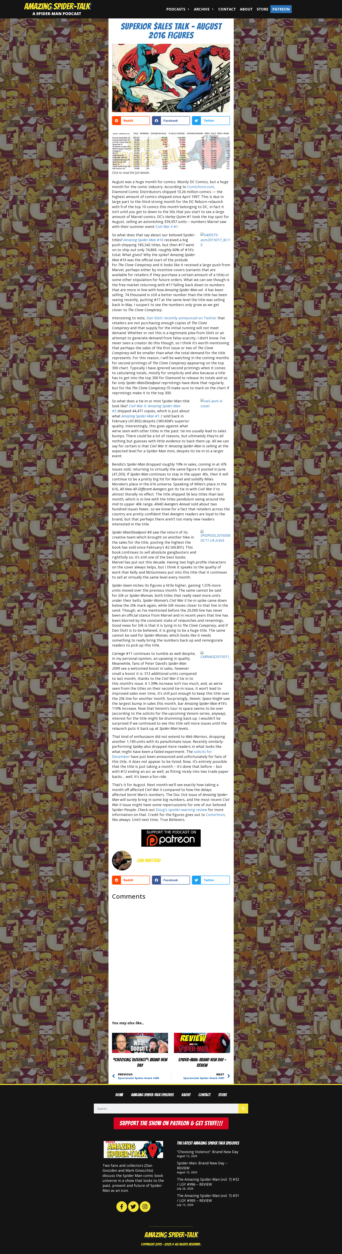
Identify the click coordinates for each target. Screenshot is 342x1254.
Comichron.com (200, 186)
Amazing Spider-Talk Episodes (152, 1095)
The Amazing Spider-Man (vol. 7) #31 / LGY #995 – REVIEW (208, 1198)
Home (119, 1095)
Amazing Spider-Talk (57, 6)
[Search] (243, 1108)
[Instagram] (145, 1206)
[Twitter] (133, 1206)
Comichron (215, 814)
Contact (227, 9)
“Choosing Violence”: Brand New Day (207, 1151)
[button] (131, 120)
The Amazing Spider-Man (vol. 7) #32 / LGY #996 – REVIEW (208, 1182)
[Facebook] (121, 1206)
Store (262, 9)
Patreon (281, 9)
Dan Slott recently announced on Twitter (182, 318)
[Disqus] (171, 956)
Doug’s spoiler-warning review (181, 809)
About (246, 9)
